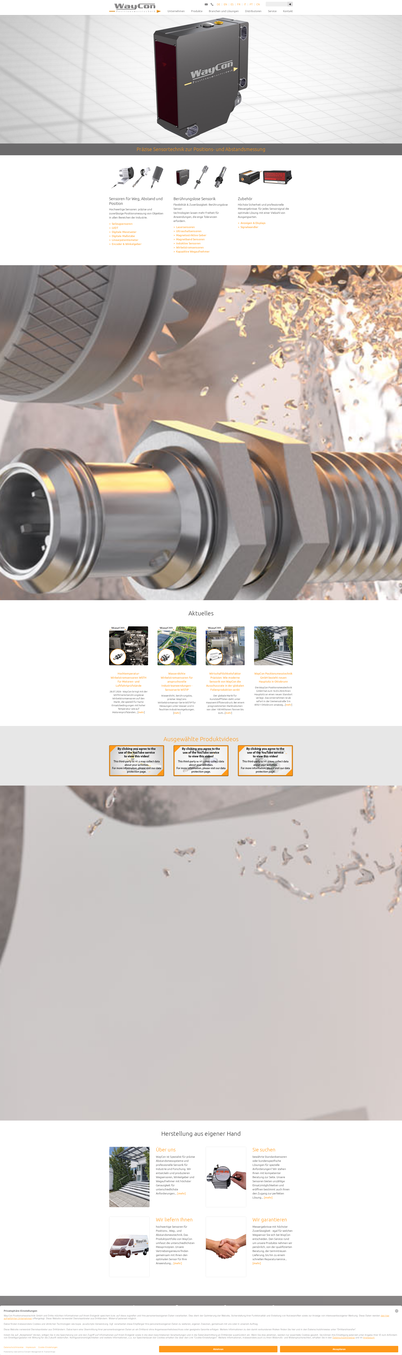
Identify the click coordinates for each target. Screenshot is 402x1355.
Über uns (166, 1149)
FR (238, 4)
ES (232, 4)
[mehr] (181, 1193)
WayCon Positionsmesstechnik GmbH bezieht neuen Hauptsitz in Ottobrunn (273, 677)
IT (245, 4)
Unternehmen (176, 11)
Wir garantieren (270, 1219)
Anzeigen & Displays (253, 222)
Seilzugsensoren (122, 223)
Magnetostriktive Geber (191, 235)
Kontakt (288, 11)
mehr (141, 712)
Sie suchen (264, 1149)
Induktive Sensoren (188, 243)
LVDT (115, 227)
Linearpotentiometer (125, 239)
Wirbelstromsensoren (190, 247)
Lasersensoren (185, 227)
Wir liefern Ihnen (174, 1219)
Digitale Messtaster (124, 231)
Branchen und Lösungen (224, 11)
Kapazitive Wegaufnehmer (193, 251)
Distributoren (253, 11)
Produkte (196, 11)
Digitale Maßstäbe (123, 235)
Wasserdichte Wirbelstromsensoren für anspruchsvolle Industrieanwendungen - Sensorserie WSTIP (177, 681)
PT (251, 4)
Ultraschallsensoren (188, 231)
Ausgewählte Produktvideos (201, 739)
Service (272, 11)
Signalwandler (249, 227)
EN (225, 4)
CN (258, 4)
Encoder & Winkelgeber (126, 243)
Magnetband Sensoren (190, 239)
